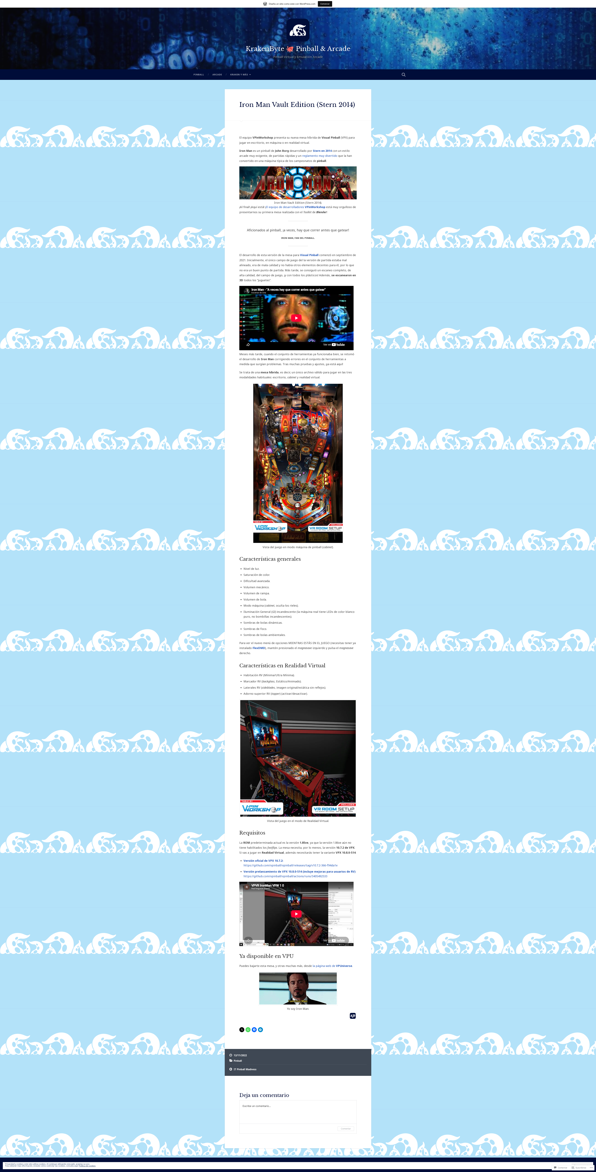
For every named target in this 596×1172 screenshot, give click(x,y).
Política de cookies (87, 1166)
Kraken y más (239, 74)
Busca (403, 74)
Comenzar (325, 4)
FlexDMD (259, 648)
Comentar (346, 1128)
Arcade (217, 74)
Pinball (199, 74)
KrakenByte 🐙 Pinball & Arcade (298, 49)
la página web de (332, 966)
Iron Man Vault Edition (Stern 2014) (297, 105)
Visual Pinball (309, 255)
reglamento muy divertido (319, 156)
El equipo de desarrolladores (295, 207)
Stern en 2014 (322, 151)
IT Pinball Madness (245, 1069)
